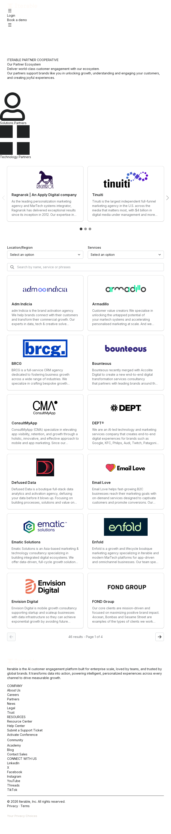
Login (11, 15)
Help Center (16, 726)
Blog (10, 750)
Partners (13, 699)
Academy (14, 745)
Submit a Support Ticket (25, 730)
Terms (25, 806)
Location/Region (20, 247)
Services (94, 247)
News (11, 703)
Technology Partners (15, 157)
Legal (11, 708)
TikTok (12, 790)
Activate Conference (22, 735)
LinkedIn (13, 763)
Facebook (14, 772)
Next (167, 197)
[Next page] (159, 637)
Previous (3, 197)
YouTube (13, 781)
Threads (13, 785)
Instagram (14, 776)
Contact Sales (17, 754)
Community (15, 740)
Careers (13, 695)
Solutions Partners (13, 123)
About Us (13, 690)
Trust (10, 712)
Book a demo (17, 20)
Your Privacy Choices (22, 816)
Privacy (12, 806)
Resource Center (19, 721)
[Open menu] (9, 10)
